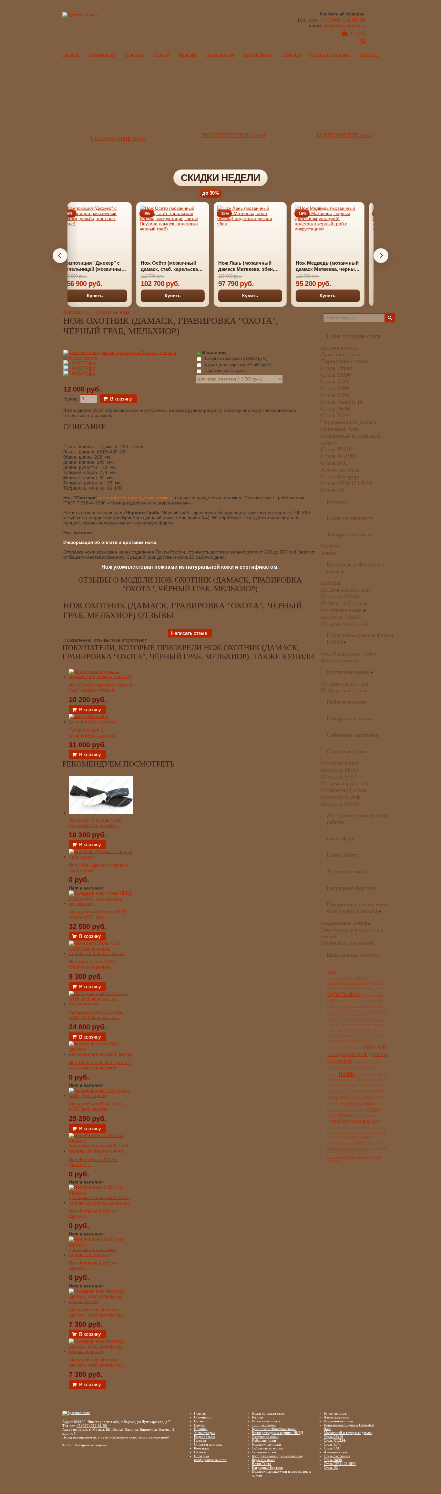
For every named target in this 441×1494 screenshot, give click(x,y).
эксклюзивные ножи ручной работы (354, 1159)
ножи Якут (340, 838)
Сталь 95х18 (336, 449)
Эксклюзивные (232, 135)
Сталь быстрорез (342, 476)
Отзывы (200, 1452)
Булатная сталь (339, 347)
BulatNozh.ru (75, 312)
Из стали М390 (339, 770)
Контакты (369, 54)
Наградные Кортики (352, 888)
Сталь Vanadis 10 (342, 402)
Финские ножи (339, 660)
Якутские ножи (263, 1460)
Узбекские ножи (347, 871)
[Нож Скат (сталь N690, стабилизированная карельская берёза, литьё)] (101, 953)
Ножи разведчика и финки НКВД (277, 1433)
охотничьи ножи (342, 1128)
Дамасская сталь (341, 354)
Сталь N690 (335, 408)
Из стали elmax (340, 763)
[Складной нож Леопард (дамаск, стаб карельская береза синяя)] (101, 1301)
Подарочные (119, 139)
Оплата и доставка (330, 54)
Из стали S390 (338, 776)
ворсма (361, 977)
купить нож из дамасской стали (355, 1022)
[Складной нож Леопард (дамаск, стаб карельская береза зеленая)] (101, 1351)
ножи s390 (365, 1074)
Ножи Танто (342, 855)
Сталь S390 (335, 388)
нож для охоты (367, 1061)
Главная (71, 54)
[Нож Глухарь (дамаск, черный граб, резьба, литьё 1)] (101, 676)
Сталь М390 (336, 374)
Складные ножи (346, 751)
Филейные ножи (341, 610)
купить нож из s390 (370, 1011)
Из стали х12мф (341, 797)
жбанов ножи (348, 988)
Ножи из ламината (350, 518)
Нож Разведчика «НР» (348, 653)
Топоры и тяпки (347, 534)
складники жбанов (356, 1137)
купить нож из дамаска (348, 1020)
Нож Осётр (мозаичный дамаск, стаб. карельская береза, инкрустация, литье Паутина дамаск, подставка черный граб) (102, 266)
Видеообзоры (258, 54)
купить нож (343, 993)
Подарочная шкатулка (224, 370)
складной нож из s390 (345, 1142)
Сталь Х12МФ (339, 456)
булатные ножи (339, 978)
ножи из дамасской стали (355, 1094)
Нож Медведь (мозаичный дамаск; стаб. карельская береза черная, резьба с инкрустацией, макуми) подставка (335, 266)
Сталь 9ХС (334, 463)
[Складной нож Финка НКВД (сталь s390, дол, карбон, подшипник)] (101, 903)
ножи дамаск (355, 1080)
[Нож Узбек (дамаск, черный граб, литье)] (101, 856)
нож (368, 1046)
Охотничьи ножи (113, 312)
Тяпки (328, 553)
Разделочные (345, 135)
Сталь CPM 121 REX (347, 483)
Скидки (161, 54)
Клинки (336, 501)
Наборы (330, 583)
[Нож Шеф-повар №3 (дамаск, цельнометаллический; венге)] (101, 1054)
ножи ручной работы (355, 1121)
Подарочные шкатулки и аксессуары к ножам (357, 907)
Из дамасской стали (345, 589)
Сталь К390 (335, 381)
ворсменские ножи (347, 982)
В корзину (121, 398)
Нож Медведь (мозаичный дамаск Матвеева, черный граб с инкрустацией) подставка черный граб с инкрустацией (258, 266)
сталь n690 (373, 1142)
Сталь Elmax (336, 368)
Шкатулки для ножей (347, 943)
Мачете (330, 546)
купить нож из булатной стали (351, 1015)
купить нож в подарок (355, 1000)
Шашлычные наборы (353, 954)
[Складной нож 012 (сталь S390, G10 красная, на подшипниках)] (101, 1003)
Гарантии (134, 54)
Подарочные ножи (349, 718)
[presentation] (60, 255)
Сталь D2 (332, 490)
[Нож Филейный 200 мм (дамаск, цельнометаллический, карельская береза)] (101, 1254)
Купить (104, 295)
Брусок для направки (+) (236, 364)
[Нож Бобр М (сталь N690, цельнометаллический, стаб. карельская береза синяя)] (101, 812)
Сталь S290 (335, 395)
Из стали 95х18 (340, 596)
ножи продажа (364, 1115)
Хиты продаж (220, 54)
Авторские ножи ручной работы (277, 1456)
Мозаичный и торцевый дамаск (348, 1433)
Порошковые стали (345, 361)
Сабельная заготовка (352, 735)
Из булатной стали (344, 603)
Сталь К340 (335, 415)
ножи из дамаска (354, 1091)
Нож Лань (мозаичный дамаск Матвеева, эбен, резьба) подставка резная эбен (179, 266)
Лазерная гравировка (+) (234, 358)
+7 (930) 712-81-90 (343, 19)
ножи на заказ (358, 1103)
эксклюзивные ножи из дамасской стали (357, 1149)
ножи (347, 1073)
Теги (332, 972)
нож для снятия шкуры (348, 1067)
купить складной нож (344, 1035)
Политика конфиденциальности (210, 1458)
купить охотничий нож (358, 1030)
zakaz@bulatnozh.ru (345, 25)
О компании (102, 54)
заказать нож (371, 988)
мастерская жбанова (344, 1047)
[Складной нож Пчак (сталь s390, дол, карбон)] (101, 1095)
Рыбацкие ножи (346, 702)
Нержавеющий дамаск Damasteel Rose (348, 425)
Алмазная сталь (340, 469)
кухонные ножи (356, 1040)
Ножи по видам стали (354, 336)
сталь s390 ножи (343, 1147)
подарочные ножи (372, 1128)
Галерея (291, 54)
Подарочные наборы (346, 923)
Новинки (188, 54)
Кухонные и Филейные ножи (274, 1429)
